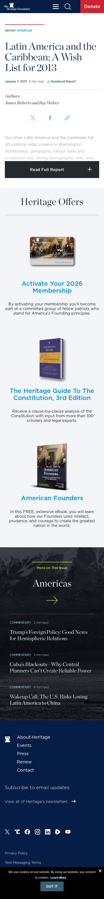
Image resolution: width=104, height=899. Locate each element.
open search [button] (68, 6)
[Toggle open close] (88, 150)
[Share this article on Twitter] (33, 119)
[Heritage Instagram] (37, 832)
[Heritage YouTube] (68, 832)
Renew (24, 761)
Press (23, 753)
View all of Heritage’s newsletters (36, 801)
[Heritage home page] (8, 739)
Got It (52, 886)
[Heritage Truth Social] (17, 832)
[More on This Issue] (52, 600)
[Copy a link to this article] (67, 118)
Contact (25, 770)
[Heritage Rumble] (57, 832)
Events (24, 745)
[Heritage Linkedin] (47, 832)
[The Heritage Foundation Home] (17, 6)
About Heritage (33, 737)
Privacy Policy (16, 853)
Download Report (63, 81)
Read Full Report (47, 169)
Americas (24, 30)
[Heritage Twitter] (7, 832)
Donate (92, 6)
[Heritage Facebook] (27, 832)
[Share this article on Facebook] (50, 118)
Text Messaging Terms (23, 862)
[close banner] (100, 871)
